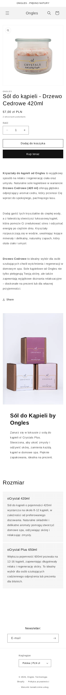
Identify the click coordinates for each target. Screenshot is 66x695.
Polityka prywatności (38, 681)
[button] (7, 13)
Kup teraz (33, 154)
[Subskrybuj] (54, 638)
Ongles (30, 677)
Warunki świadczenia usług (35, 687)
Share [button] (10, 299)
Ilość (5, 122)
